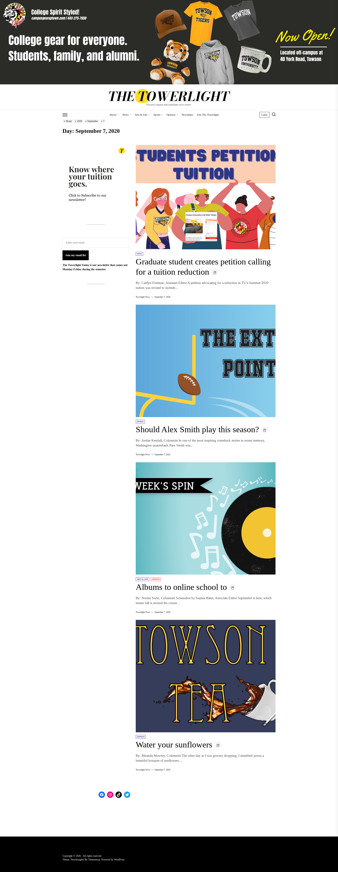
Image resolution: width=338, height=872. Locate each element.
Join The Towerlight (208, 114)
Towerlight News (143, 297)
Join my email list (75, 255)
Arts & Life (141, 114)
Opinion (171, 114)
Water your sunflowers (174, 744)
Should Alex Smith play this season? (197, 429)
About (112, 114)
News (126, 114)
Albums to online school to (181, 587)
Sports (157, 114)
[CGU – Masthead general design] (169, 2)
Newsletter (187, 114)
